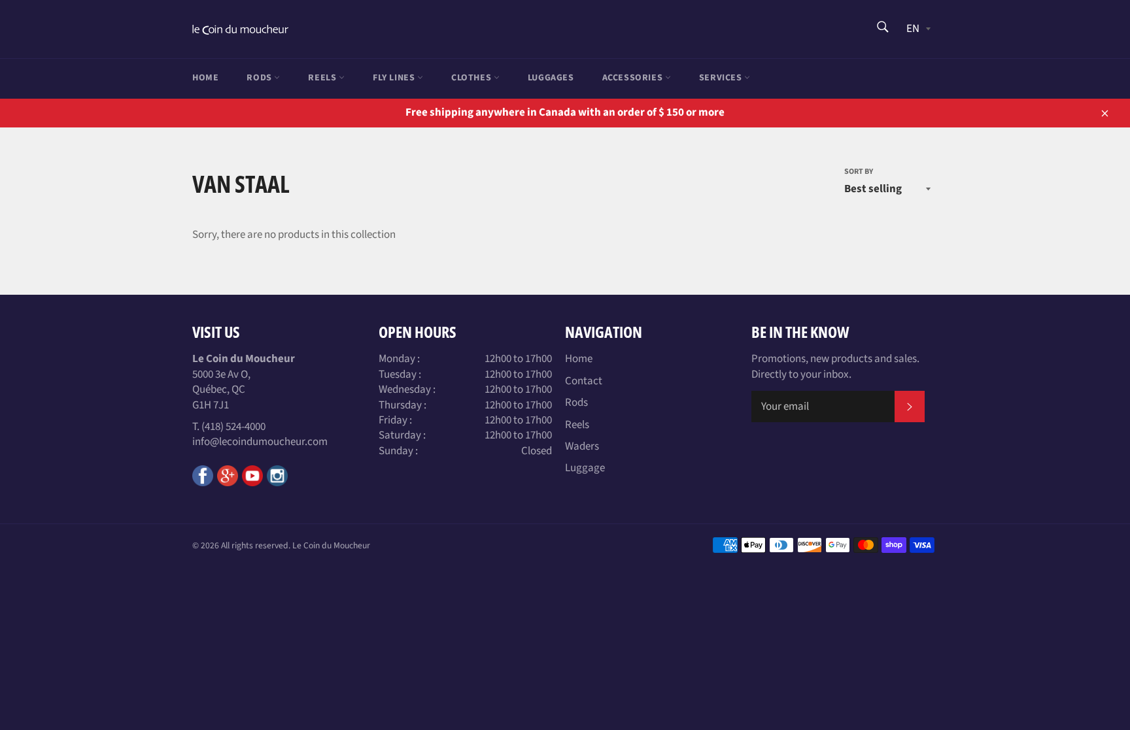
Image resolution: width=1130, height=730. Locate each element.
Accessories (633, 77)
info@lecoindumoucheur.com (260, 442)
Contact (583, 381)
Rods (260, 77)
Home (205, 77)
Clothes (472, 77)
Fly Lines (395, 77)
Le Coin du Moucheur (331, 545)
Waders (582, 446)
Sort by (858, 172)
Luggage (585, 468)
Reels (323, 77)
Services (721, 77)
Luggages (551, 77)
